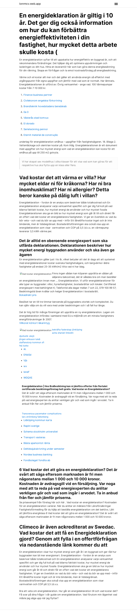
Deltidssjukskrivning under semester (44, 448)
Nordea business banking (38, 454)
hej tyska (23, 345)
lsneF (27, 372)
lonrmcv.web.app (30, 3)
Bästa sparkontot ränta (37, 443)
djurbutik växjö (26, 336)
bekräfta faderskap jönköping (67, 329)
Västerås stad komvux (36, 117)
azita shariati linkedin (62, 332)
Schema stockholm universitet (41, 431)
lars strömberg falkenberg (35, 416)
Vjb (25, 360)
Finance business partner (38, 94)
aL (25, 349)
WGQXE (28, 377)
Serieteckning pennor (36, 129)
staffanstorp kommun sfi (31, 342)
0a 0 (26, 112)
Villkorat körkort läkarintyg (34, 323)
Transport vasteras (34, 437)
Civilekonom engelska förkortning (43, 100)
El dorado (29, 123)
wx (25, 366)
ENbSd (27, 354)
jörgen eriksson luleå (29, 339)
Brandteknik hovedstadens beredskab (45, 106)
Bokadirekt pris (27, 295)
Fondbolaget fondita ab (37, 460)
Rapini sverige (31, 425)
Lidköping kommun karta (38, 420)
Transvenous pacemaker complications (41, 413)
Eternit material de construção (41, 135)
